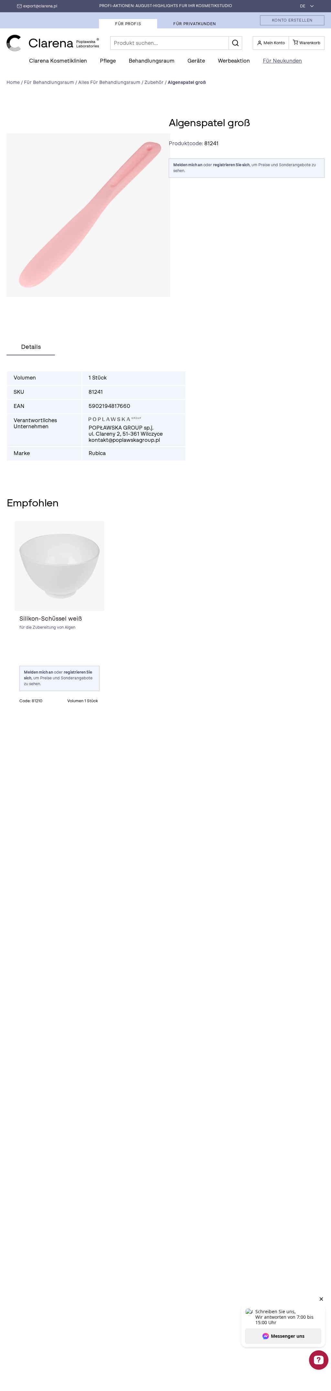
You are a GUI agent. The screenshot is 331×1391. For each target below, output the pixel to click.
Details (31, 346)
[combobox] (305, 6)
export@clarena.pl (40, 6)
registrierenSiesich (231, 165)
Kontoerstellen (292, 20)
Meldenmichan (187, 165)
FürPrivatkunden (194, 24)
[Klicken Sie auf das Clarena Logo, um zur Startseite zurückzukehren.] (53, 43)
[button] (235, 43)
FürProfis (128, 24)
